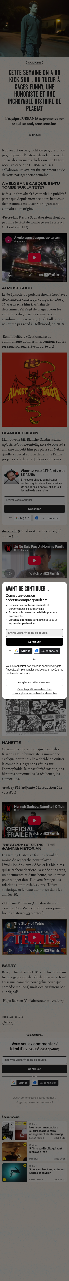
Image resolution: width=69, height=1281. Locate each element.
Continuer (34, 641)
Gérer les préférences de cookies (34, 689)
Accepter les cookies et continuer (34, 682)
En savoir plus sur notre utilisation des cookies (34, 693)
